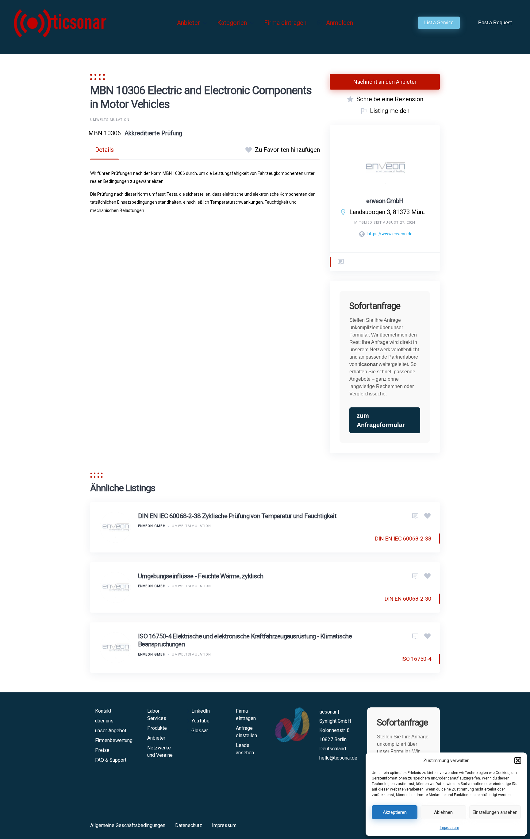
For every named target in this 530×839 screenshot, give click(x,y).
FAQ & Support (110, 760)
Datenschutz (188, 825)
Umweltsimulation (109, 120)
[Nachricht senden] (340, 262)
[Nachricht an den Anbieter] (415, 516)
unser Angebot (110, 730)
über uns (104, 721)
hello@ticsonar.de (338, 758)
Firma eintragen (285, 22)
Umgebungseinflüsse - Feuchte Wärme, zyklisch (200, 576)
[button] (518, 760)
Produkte (157, 728)
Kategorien (232, 22)
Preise (102, 750)
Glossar (199, 730)
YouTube (200, 721)
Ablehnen (443, 812)
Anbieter (188, 22)
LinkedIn (200, 711)
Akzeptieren (395, 812)
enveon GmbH (384, 201)
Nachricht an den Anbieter (385, 82)
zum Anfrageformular (381, 420)
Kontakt (103, 711)
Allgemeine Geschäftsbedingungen (127, 825)
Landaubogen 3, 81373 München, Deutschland (389, 212)
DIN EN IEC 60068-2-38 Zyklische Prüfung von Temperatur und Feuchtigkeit (237, 516)
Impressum (449, 828)
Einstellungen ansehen (495, 812)
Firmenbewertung (113, 740)
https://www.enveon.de (390, 233)
